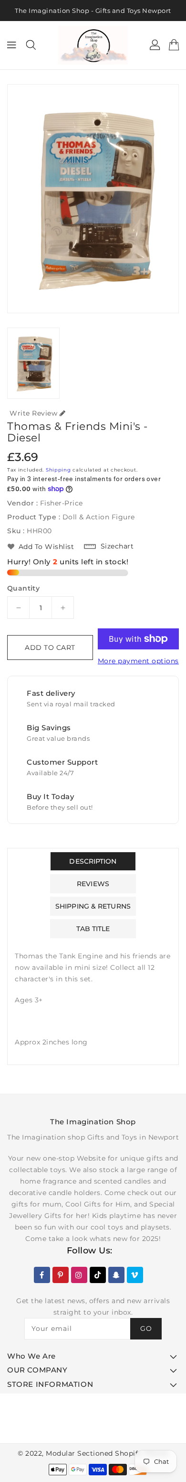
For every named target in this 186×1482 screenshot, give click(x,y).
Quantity (23, 588)
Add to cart (50, 647)
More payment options (138, 661)
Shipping (58, 470)
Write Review (33, 413)
